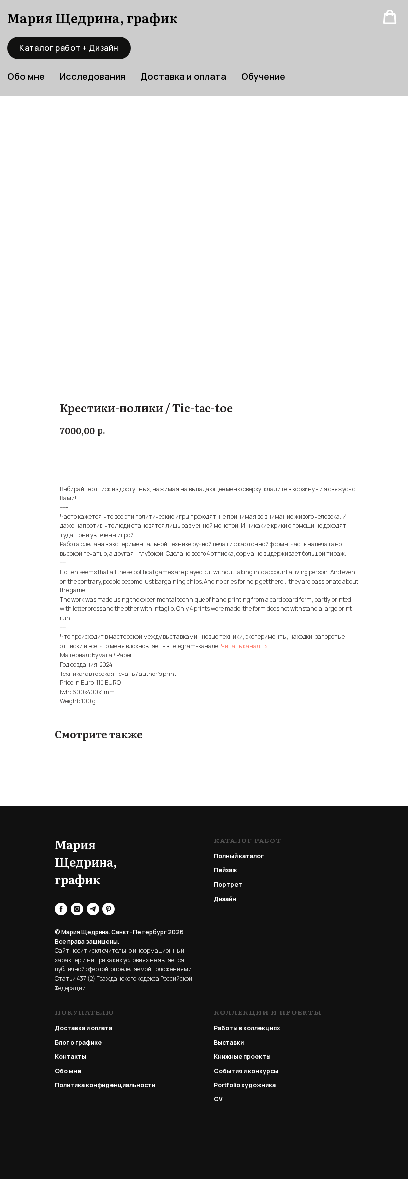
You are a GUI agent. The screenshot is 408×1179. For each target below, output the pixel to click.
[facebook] (61, 909)
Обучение (263, 76)
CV (218, 1099)
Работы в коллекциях (247, 1028)
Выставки (229, 1042)
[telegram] (93, 909)
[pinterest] (108, 909)
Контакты (70, 1056)
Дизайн (225, 899)
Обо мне (68, 1071)
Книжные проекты (242, 1056)
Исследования (92, 76)
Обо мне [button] (26, 76)
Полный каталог (239, 856)
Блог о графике (78, 1042)
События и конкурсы (246, 1071)
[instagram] (77, 909)
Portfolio (227, 1085)
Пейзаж (225, 870)
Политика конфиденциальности (105, 1085)
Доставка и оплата (183, 76)
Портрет (228, 884)
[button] (389, 17)
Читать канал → (244, 646)
